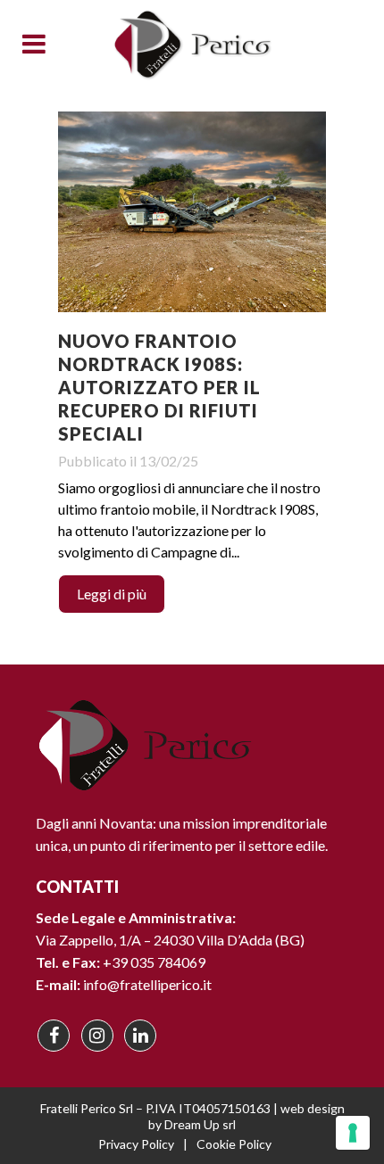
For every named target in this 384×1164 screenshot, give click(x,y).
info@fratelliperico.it (147, 984)
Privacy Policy (136, 1144)
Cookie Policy (233, 1144)
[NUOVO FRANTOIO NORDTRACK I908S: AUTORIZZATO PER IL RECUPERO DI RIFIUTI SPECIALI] (192, 211)
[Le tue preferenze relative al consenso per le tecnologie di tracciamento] (353, 1133)
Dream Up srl (200, 1124)
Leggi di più (111, 593)
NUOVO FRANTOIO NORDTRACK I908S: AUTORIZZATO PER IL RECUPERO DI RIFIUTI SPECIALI (159, 387)
